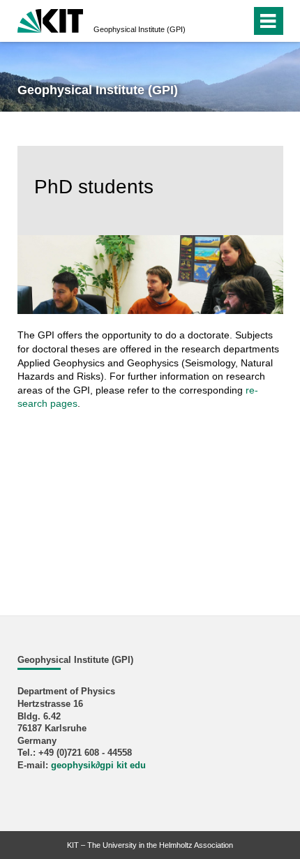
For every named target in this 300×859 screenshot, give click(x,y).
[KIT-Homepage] (50, 19)
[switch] (215, 21)
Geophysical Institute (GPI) (139, 29)
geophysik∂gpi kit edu (98, 765)
